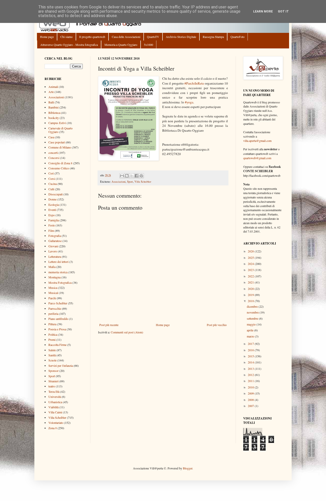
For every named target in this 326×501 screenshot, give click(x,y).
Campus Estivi (57, 123)
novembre (253, 312)
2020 (251, 289)
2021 (251, 282)
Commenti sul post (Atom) (127, 332)
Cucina (52, 184)
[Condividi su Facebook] (136, 175)
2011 (251, 381)
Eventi (52, 210)
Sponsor (53, 371)
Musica (52, 288)
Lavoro (52, 251)
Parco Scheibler (57, 303)
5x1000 (148, 45)
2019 (251, 295)
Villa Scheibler (142, 181)
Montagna (54, 277)
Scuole (52, 360)
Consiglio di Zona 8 (60, 163)
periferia (53, 314)
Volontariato (55, 423)
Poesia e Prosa (57, 329)
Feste (51, 225)
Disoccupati (55, 194)
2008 (251, 400)
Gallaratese (55, 241)
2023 (251, 270)
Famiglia (53, 220)
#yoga (189, 102)
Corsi (51, 179)
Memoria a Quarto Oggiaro (120, 45)
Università (54, 397)
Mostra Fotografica (60, 282)
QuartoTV (153, 37)
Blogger (187, 468)
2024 (251, 264)
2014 (251, 362)
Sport (130, 181)
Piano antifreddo (58, 319)
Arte (51, 92)
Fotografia (54, 236)
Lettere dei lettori (58, 262)
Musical (53, 293)
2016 (251, 350)
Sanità (52, 355)
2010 (251, 387)
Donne (52, 199)
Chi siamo (66, 37)
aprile (250, 330)
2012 (251, 375)
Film (51, 230)
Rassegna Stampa (213, 37)
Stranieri (53, 381)
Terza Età (53, 391)
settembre (253, 318)
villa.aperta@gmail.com (257, 141)
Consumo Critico (58, 168)
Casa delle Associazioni (126, 37)
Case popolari (56, 142)
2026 (251, 251)
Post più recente (108, 325)
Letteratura (54, 256)
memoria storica (57, 272)
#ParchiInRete (194, 83)
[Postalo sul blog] (126, 175)
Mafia (52, 267)
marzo (251, 336)
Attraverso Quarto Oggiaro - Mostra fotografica (69, 45)
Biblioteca (54, 113)
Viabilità (53, 407)
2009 (251, 393)
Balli (51, 102)
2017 (251, 344)
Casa (51, 137)
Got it (283, 11)
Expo (51, 215)
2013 (251, 369)
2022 (251, 276)
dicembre (253, 306)
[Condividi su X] (131, 175)
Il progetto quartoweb (92, 37)
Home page (47, 37)
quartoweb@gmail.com (257, 158)
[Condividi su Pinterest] (141, 175)
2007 (251, 406)
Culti (51, 189)
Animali (53, 87)
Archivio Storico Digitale (181, 37)
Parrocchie (54, 308)
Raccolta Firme (57, 345)
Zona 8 (52, 428)
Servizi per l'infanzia (60, 365)
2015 (251, 356)
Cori (51, 173)
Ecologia (53, 204)
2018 (251, 301)
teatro (51, 386)
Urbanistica (55, 402)
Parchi (52, 298)
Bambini (53, 107)
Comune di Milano (59, 147)
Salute (52, 350)
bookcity (53, 118)
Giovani (53, 246)
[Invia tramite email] (122, 175)
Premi (52, 339)
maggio (251, 324)
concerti (53, 153)
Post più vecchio (217, 325)
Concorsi (53, 158)
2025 (251, 257)
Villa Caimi (55, 412)
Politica (52, 334)
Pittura (52, 324)
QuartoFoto (237, 37)
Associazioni (119, 181)
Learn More (263, 11)
